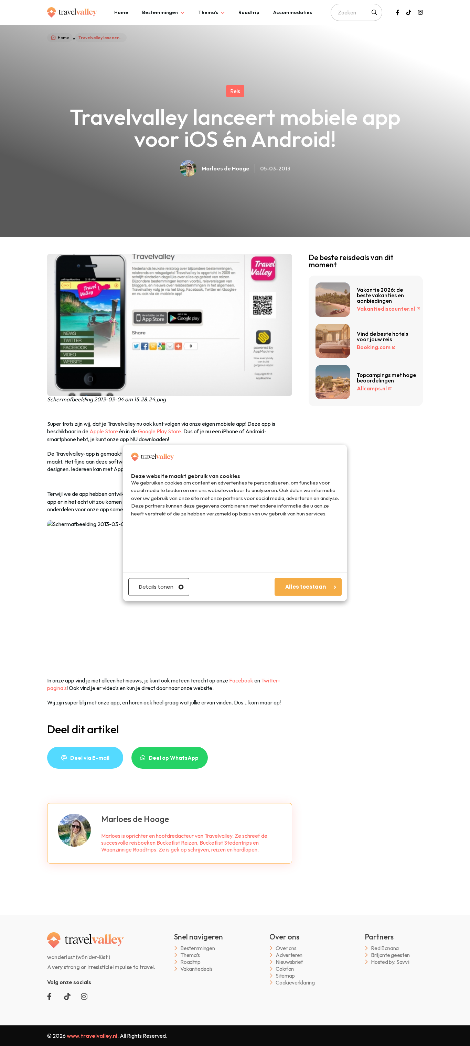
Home (121, 12)
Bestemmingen (160, 12)
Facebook (241, 680)
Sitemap (285, 975)
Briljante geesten (390, 955)
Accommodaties (292, 12)
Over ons (286, 948)
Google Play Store (159, 431)
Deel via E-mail (89, 757)
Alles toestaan (305, 587)
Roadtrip (248, 12)
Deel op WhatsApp (174, 757)
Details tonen (156, 587)
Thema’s (208, 12)
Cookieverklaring (295, 982)
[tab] (121, 12)
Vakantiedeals (196, 969)
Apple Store (103, 431)
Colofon (285, 969)
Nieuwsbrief (289, 962)
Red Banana (385, 948)
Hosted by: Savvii (390, 962)
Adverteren (289, 955)
